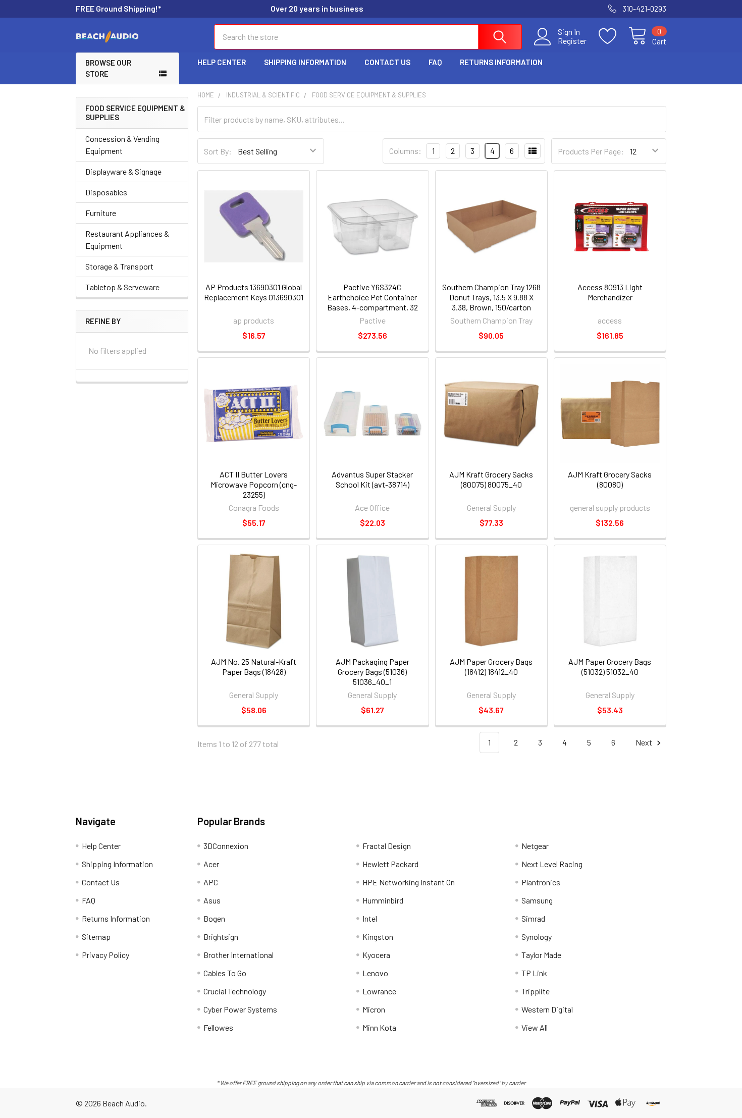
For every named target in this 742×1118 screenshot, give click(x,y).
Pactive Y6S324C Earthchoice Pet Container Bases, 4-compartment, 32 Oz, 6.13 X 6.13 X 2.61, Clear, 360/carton (372, 307)
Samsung (537, 900)
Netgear (535, 845)
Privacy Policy (105, 955)
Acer (211, 864)
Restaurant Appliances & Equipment (127, 239)
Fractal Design (386, 845)
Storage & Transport (119, 266)
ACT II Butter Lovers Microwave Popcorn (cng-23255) (253, 484)
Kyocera (376, 955)
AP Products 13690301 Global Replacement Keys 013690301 (253, 292)
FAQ (435, 62)
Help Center (221, 62)
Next (644, 742)
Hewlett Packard (390, 864)
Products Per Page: (591, 151)
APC (210, 882)
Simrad (533, 918)
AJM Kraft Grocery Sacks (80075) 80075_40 (491, 479)
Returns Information (501, 62)
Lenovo (375, 973)
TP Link (534, 973)
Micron (373, 1009)
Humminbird (382, 900)
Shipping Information (305, 62)
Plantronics (540, 882)
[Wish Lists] (613, 36)
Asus (212, 900)
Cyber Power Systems (240, 1009)
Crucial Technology (234, 991)
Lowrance (379, 991)
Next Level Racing (551, 864)
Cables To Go (224, 973)
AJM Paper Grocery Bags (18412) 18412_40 (491, 666)
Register (572, 40)
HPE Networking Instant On (408, 882)
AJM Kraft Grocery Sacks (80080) (610, 479)
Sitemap (96, 936)
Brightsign (220, 936)
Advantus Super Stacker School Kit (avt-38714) (372, 479)
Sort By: (218, 151)
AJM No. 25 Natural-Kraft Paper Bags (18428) (253, 666)
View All (534, 1027)
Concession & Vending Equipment (122, 144)
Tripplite (535, 991)
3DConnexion (225, 845)
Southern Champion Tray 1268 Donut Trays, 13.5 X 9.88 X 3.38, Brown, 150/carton (491, 297)
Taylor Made (541, 955)
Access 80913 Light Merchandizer (610, 292)
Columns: (405, 150)
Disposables (106, 192)
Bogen (214, 918)
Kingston (377, 936)
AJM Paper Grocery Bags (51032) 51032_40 (609, 666)
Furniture (100, 213)
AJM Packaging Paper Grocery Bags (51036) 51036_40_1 (372, 671)
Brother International (238, 955)
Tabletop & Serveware (122, 287)
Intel (369, 918)
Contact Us (387, 62)
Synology (536, 936)
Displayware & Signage (123, 171)
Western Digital (547, 1009)
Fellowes (218, 1027)
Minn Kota (379, 1027)
